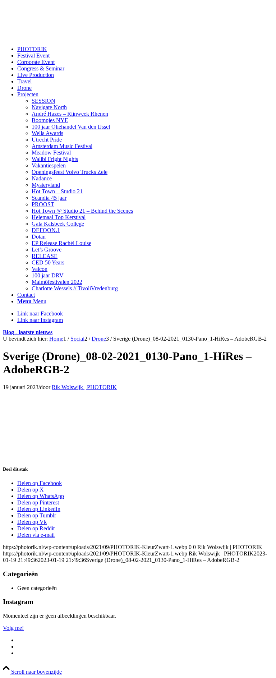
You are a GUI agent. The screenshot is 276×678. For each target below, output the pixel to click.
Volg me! (13, 628)
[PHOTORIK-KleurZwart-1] (57, 37)
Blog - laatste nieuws (27, 332)
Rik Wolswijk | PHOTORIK (84, 387)
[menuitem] (145, 49)
